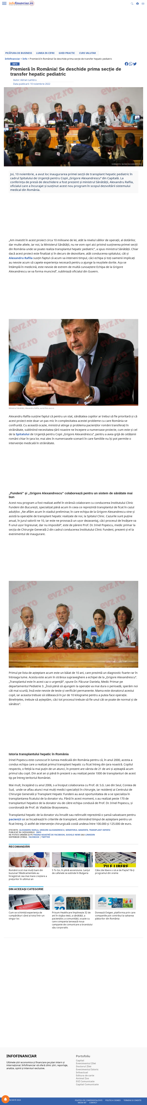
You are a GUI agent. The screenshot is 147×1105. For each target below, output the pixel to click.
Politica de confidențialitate (88, 1100)
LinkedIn (90, 834)
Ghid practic (67, 53)
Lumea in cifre (45, 53)
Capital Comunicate (87, 1084)
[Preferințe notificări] (5, 1099)
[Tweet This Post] (135, 65)
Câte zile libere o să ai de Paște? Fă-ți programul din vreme (114, 872)
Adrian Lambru (28, 80)
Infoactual (82, 1072)
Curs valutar (87, 53)
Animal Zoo (82, 1078)
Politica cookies (113, 1100)
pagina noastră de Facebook (49, 834)
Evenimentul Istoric (87, 1069)
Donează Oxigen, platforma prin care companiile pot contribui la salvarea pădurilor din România (115, 915)
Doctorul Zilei (83, 1066)
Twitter (45, 837)
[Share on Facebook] (127, 65)
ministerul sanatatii (77, 830)
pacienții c (16, 819)
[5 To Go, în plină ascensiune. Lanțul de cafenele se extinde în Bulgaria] (72, 866)
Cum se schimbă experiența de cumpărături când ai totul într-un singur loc (27, 915)
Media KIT (82, 1102)
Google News (73, 834)
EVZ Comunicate (85, 1081)
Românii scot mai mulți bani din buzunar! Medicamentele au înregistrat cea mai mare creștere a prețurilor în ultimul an (28, 875)
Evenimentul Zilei (86, 1063)
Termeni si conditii (132, 1100)
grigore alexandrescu (52, 830)
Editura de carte (85, 1075)
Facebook (34, 837)
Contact (93, 1102)
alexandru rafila (28, 830)
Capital (80, 1060)
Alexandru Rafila (21, 258)
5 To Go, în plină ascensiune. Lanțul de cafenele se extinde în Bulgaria (71, 872)
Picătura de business (18, 53)
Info (38, 832)
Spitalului (22, 434)
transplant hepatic (100, 830)
